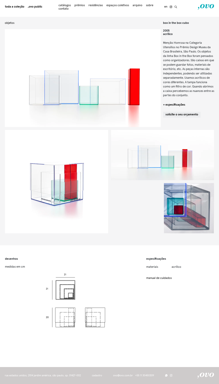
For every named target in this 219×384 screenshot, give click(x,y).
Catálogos (65, 5)
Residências (95, 5)
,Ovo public (35, 6)
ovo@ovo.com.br (123, 375)
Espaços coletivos (117, 5)
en (165, 6)
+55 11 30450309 (144, 375)
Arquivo (137, 5)
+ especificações (174, 104)
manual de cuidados (159, 278)
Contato (64, 8)
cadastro (97, 375)
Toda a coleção (14, 6)
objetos (9, 23)
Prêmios (79, 5)
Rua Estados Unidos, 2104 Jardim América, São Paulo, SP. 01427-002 (43, 375)
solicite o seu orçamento (181, 114)
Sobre (149, 5)
